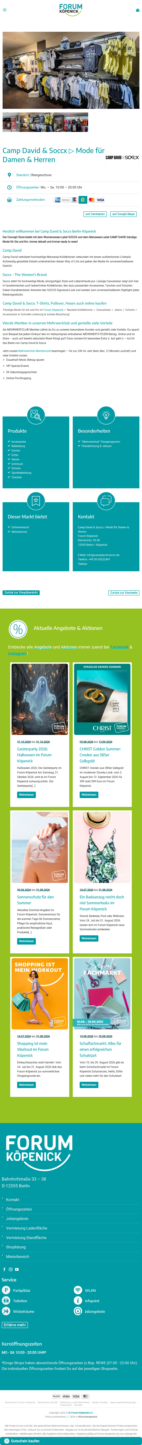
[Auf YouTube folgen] (17, 1270)
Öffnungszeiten (19, 1209)
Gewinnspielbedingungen (123, 1402)
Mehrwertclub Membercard (34, 351)
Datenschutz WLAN (48, 1402)
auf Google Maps (123, 214)
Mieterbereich (17, 1256)
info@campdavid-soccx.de (103, 555)
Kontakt (12, 1199)
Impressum (66, 1405)
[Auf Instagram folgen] (10, 1270)
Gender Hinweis (100, 1402)
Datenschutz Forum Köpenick (20, 1402)
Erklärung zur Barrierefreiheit (75, 1402)
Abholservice (19, 531)
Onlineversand (20, 527)
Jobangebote (17, 1218)
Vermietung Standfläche (26, 1237)
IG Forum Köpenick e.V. (80, 1412)
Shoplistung (16, 1247)
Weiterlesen (26, 794)
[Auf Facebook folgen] (4, 1270)
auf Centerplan (95, 214)
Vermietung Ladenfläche (26, 1228)
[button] (5, 10)
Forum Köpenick (53, 309)
